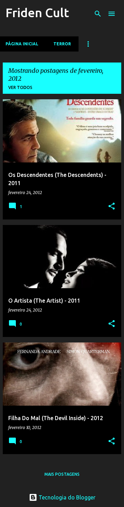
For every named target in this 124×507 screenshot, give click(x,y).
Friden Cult (37, 12)
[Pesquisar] (98, 13)
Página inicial (22, 44)
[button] (111, 206)
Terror (62, 44)
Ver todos (20, 87)
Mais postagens (62, 474)
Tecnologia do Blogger (66, 497)
